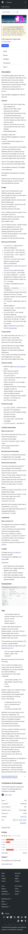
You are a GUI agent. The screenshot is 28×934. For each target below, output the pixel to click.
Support (5, 67)
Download (5, 45)
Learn (3, 886)
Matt (3, 901)
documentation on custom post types (14, 266)
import (24, 820)
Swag (17, 894)
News (3, 876)
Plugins (17, 878)
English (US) (24, 816)
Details (5, 51)
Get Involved (18, 886)
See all (25, 853)
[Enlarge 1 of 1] (24, 588)
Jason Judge (6, 41)
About (3, 873)
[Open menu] (25, 2)
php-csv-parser (14, 552)
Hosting (3, 878)
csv (17, 820)
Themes (17, 876)
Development (6, 63)
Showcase (18, 873)
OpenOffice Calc (6, 648)
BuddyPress (5, 906)
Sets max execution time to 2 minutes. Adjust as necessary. (9, 776)
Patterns (17, 881)
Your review (4, 853)
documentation (13, 328)
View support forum (6, 864)
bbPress (4, 904)
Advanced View (5, 827)
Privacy (3, 881)
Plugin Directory (5, 6)
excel (20, 820)
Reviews (5, 55)
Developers (4, 891)
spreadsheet (23, 823)
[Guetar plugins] (17, 12)
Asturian (7, 913)
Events (17, 888)
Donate (17, 891)
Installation (6, 59)
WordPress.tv (5, 894)
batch (14, 820)
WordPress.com (6, 899)
